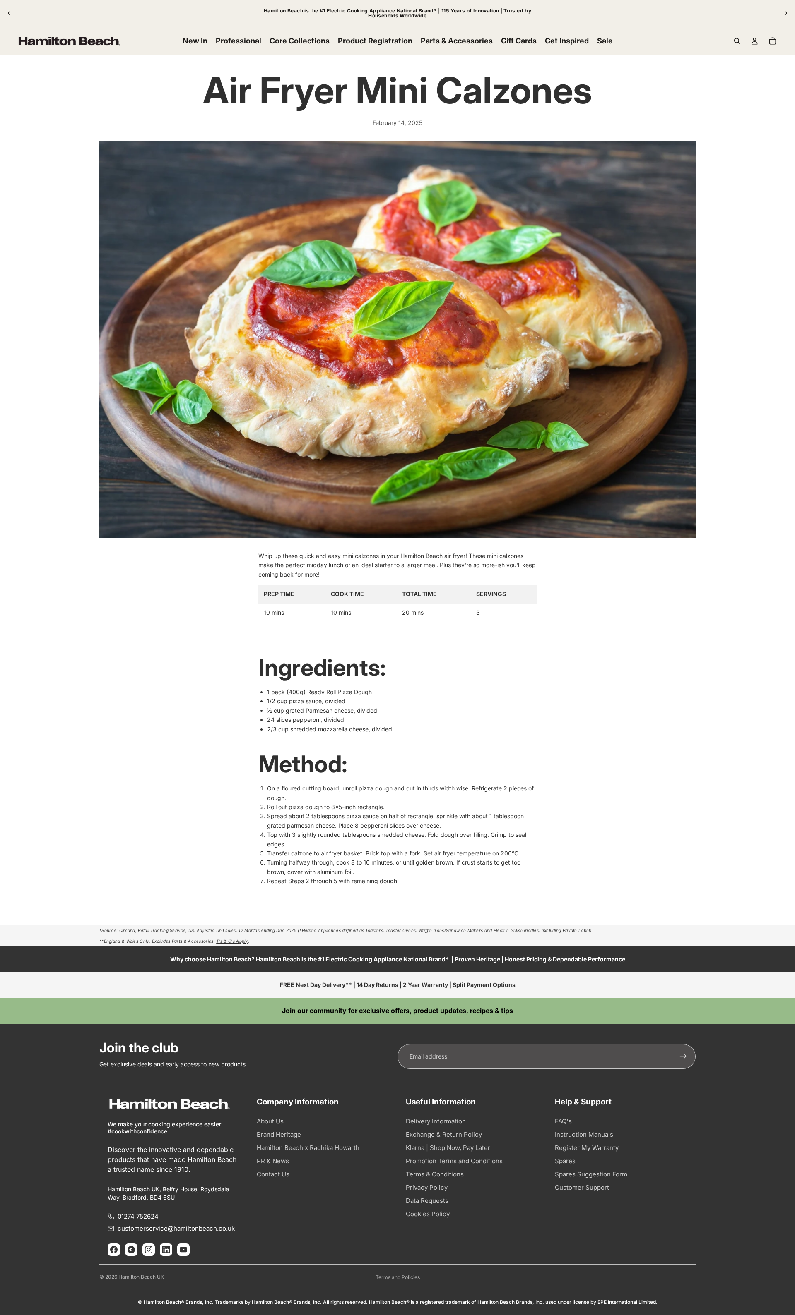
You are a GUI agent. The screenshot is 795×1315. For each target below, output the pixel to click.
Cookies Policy (428, 1214)
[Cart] (773, 41)
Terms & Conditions (435, 1174)
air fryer (454, 555)
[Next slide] (786, 13)
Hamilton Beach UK (141, 1277)
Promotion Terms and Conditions (454, 1161)
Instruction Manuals (584, 1134)
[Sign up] (683, 1056)
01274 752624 (138, 1216)
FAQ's (563, 1121)
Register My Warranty (587, 1148)
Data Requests (427, 1201)
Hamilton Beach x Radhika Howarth (308, 1148)
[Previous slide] (9, 13)
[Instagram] (148, 1249)
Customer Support (582, 1187)
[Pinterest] (131, 1249)
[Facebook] (114, 1249)
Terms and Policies (398, 1277)
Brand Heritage (279, 1134)
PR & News (273, 1161)
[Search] (737, 41)
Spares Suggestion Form (591, 1174)
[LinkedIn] (166, 1249)
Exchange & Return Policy (444, 1134)
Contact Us (273, 1174)
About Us (270, 1121)
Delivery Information (436, 1121)
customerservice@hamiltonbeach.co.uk (176, 1228)
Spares (565, 1161)
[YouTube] (183, 1249)
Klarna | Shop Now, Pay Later (448, 1148)
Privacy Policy (427, 1187)
